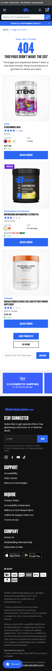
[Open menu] (4, 10)
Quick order (26, 155)
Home (6, 29)
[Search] (47, 17)
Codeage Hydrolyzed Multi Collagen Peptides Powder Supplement (26, 303)
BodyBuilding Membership (18, 542)
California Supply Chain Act (19, 515)
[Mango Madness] (9, 141)
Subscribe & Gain (13, 547)
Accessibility (11, 473)
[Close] (49, 23)
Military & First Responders (18, 510)
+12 (14, 141)
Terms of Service (36, 448)
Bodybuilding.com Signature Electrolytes (21, 214)
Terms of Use (11, 519)
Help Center (10, 478)
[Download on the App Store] (13, 555)
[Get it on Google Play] (32, 555)
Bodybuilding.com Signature (16, 211)
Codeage (8, 298)
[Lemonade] (5, 228)
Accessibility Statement (17, 505)
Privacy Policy (19, 448)
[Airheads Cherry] (5, 141)
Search (42, 355)
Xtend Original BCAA (12, 127)
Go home (26, 344)
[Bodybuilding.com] (26, 9)
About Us (9, 537)
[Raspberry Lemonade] (9, 228)
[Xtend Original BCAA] (26, 98)
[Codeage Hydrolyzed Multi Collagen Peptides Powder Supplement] (26, 273)
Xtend (6, 124)
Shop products (26, 336)
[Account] (40, 10)
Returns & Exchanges (15, 483)
